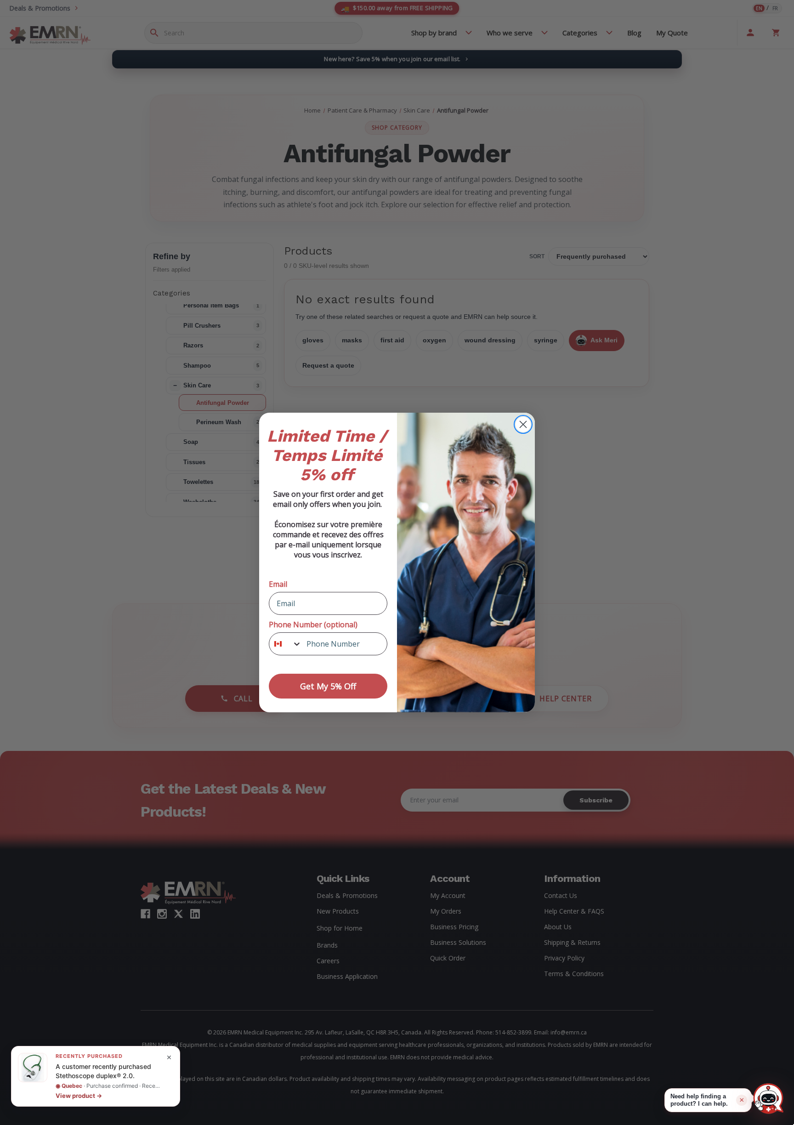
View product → (79, 1095)
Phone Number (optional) (313, 624)
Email (278, 584)
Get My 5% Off (328, 686)
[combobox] (285, 644)
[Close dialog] (523, 424)
